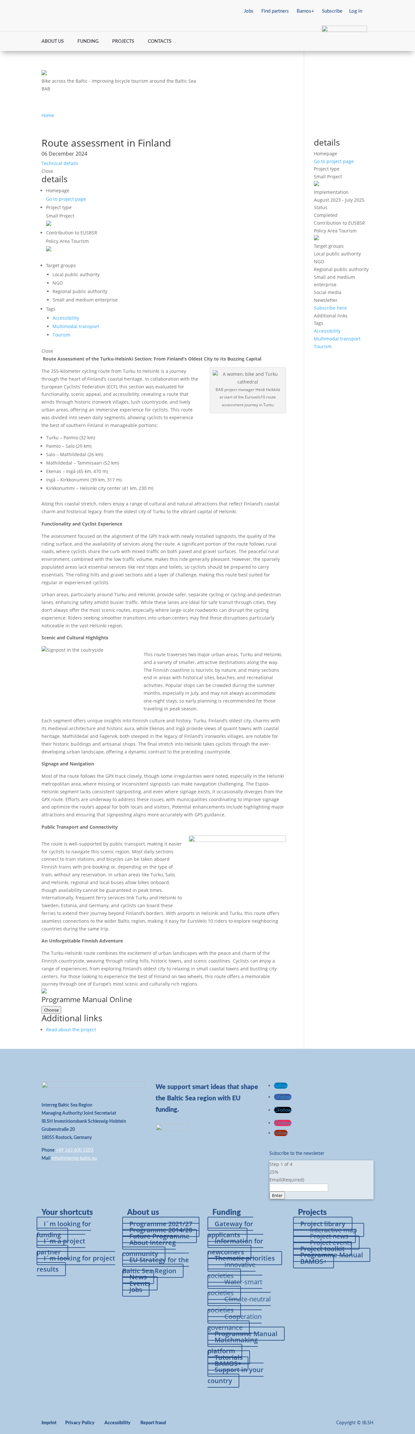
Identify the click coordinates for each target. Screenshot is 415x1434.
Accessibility (66, 318)
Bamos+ (305, 11)
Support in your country (236, 1375)
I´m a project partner (61, 1246)
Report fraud (153, 1423)
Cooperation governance (235, 1322)
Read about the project (71, 1029)
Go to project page (66, 199)
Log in (355, 11)
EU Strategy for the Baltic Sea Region (155, 1265)
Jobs (249, 11)
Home (48, 115)
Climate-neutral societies (239, 1304)
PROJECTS (123, 41)
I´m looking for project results (76, 1264)
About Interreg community (149, 1248)
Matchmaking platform (233, 1345)
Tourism (61, 335)
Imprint (49, 1423)
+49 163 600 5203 (74, 1150)
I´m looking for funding (64, 1229)
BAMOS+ (313, 1261)
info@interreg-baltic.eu (74, 1158)
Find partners (275, 11)
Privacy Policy (80, 1423)
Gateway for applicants (230, 1229)
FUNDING (88, 41)
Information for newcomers (235, 1246)
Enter (277, 1195)
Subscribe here (330, 308)
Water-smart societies (235, 1287)
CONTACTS (160, 41)
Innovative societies (231, 1270)
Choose (51, 1010)
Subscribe (332, 11)
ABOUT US (53, 41)
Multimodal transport (76, 326)
